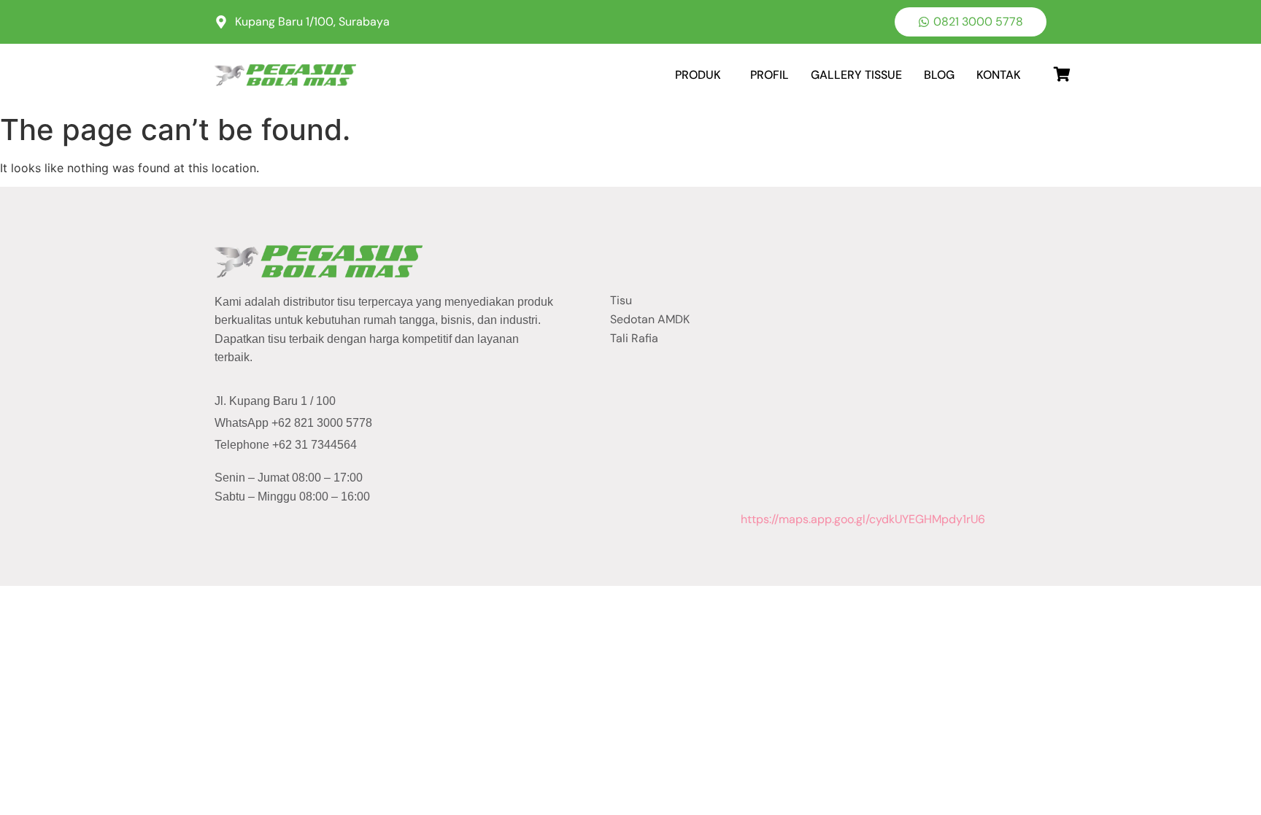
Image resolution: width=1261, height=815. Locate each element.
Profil (769, 74)
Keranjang (1042, 69)
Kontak (998, 74)
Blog (939, 74)
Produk (698, 74)
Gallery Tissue (856, 74)
